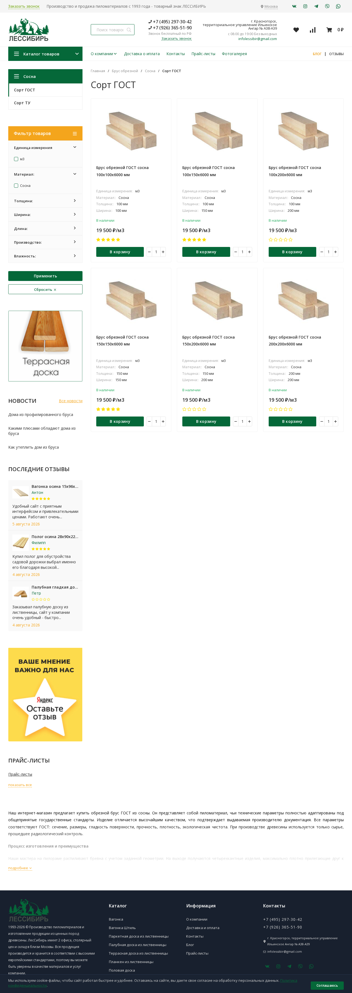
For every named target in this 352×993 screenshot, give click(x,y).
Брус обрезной (125, 71)
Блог (190, 944)
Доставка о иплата (142, 53)
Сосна (25, 186)
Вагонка (116, 919)
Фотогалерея (234, 53)
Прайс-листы (203, 53)
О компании (102, 53)
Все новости (70, 400)
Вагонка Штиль (122, 927)
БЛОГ (317, 54)
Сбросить (43, 289)
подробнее (18, 867)
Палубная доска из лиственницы (137, 944)
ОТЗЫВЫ (336, 54)
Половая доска (122, 970)
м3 (21, 159)
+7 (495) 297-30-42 (172, 22)
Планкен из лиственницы (131, 961)
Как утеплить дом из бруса (33, 447)
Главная (98, 71)
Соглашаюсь (327, 985)
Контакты (175, 53)
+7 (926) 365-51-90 (172, 28)
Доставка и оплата (202, 927)
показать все (20, 784)
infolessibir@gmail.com (257, 39)
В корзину (120, 251)
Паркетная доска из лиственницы (139, 936)
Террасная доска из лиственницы (138, 953)
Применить (45, 276)
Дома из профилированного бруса (40, 414)
